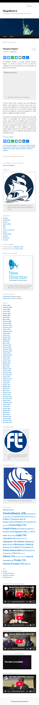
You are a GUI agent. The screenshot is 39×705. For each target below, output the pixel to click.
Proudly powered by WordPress (19, 701)
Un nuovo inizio (18, 249)
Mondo (15, 145)
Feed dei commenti (8, 575)
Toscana (5, 240)
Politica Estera (7, 234)
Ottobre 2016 (6, 400)
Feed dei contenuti (8, 573)
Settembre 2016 (7, 402)
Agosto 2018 (6, 357)
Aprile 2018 (6, 365)
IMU (28, 532)
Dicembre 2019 (7, 325)
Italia (11, 145)
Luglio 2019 (6, 335)
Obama (18, 547)
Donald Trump (9, 522)
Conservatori (7, 517)
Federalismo (31, 522)
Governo (7, 531)
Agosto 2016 (6, 404)
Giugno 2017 (6, 385)
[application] (19, 594)
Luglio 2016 (6, 406)
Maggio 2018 (6, 363)
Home (5, 36)
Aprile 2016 (6, 412)
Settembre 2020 (7, 307)
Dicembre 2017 (7, 373)
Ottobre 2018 (6, 353)
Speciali (5, 236)
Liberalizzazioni (21, 538)
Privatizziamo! (7, 296)
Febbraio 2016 (7, 416)
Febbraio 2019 (7, 345)
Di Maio (7, 519)
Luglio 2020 (6, 311)
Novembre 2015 (7, 422)
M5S (31, 541)
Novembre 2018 (7, 351)
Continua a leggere (8, 137)
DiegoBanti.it (10, 10)
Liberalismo (9, 538)
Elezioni (20, 522)
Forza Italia (18, 524)
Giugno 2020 (6, 313)
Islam (6, 535)
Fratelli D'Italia (12, 528)
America (5, 218)
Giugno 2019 (6, 337)
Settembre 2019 (7, 331)
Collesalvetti (6, 220)
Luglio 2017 (6, 383)
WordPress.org (7, 577)
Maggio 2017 (6, 387)
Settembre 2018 (7, 355)
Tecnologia (6, 238)
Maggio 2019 (6, 339)
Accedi (5, 571)
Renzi (16, 553)
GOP (24, 529)
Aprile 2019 (6, 341)
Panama (23, 147)
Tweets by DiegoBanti (9, 165)
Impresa (14, 147)
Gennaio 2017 (7, 395)
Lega (21, 535)
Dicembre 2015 (7, 420)
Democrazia (31, 517)
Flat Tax (6, 525)
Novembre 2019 (7, 327)
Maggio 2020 (6, 315)
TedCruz (18, 148)
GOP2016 (9, 147)
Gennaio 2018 (7, 371)
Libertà (22, 541)
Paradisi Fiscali (7, 148)
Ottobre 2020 (6, 305)
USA (27, 564)
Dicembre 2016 (7, 396)
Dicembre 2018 (7, 349)
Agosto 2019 (6, 333)
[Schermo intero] (34, 602)
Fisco (4, 147)
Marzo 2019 (6, 343)
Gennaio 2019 (7, 347)
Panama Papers (10, 48)
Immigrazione (19, 531)
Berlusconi (8, 510)
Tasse (13, 148)
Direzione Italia (19, 519)
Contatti (11, 36)
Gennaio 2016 (7, 418)
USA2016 (23, 148)
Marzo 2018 (6, 367)
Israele (13, 535)
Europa (5, 222)
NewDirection (8, 547)
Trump (20, 560)
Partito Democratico (15, 550)
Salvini (9, 556)
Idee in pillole (7, 224)
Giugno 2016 (6, 408)
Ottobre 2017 (6, 377)
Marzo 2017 (6, 390)
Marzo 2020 (6, 319)
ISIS (32, 532)
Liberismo (10, 541)
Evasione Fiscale (30, 145)
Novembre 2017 (7, 375)
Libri (4, 228)
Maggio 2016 (6, 410)
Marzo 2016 (6, 414)
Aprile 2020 (6, 317)
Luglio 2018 (6, 359)
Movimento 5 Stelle (24, 544)
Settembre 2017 (7, 379)
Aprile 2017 (6, 388)
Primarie (31, 550)
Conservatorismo (19, 517)
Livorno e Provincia (8, 230)
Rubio (22, 553)
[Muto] (31, 602)
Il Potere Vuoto (7, 298)
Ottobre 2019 (6, 329)
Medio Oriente (8, 544)
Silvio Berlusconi (20, 556)
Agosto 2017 (6, 381)
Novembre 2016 (7, 398)
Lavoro (19, 147)
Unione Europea (13, 563)
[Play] (5, 602)
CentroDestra (14, 513)
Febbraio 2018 (7, 369)
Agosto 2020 (6, 309)
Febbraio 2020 (7, 321)
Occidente (28, 547)
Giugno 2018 (6, 361)
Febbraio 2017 (7, 393)
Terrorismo (8, 560)
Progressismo (8, 553)
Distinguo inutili (18, 247)
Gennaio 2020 (7, 323)
